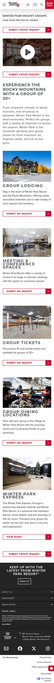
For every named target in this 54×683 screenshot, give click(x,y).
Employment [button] (8, 598)
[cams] (35, 4)
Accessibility (46, 673)
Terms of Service (44, 662)
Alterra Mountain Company (10, 657)
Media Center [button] (8, 604)
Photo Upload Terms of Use (41, 667)
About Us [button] (7, 592)
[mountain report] (28, 4)
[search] (41, 4)
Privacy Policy (45, 657)
